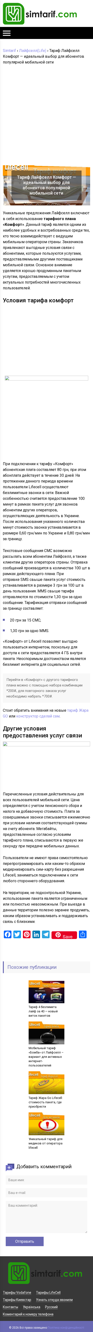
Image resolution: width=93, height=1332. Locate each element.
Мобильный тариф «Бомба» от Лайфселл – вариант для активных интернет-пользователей (46, 1056)
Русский (51, 1307)
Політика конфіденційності (66, 1327)
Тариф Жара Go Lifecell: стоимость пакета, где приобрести (46, 1102)
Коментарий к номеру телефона (28, 1314)
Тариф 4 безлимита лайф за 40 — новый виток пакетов (43, 1011)
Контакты (10, 1307)
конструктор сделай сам (38, 716)
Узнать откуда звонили (54, 1300)
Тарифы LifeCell (48, 1292)
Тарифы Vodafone (17, 1292)
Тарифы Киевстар (17, 1300)
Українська (31, 1307)
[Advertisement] (46, 116)
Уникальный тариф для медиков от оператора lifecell (45, 1143)
